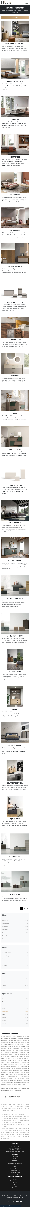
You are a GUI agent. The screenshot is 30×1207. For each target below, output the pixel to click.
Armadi (15, 1186)
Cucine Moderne (15, 1169)
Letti (15, 1184)
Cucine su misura (15, 1172)
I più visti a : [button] (7, 994)
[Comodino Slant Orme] (15, 327)
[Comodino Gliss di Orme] (15, 436)
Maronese (14, 926)
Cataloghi (15, 1160)
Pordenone (14, 1011)
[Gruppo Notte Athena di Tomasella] (15, 623)
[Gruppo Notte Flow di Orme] (15, 472)
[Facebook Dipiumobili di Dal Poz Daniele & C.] (20, 1197)
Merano (14, 1005)
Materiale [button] (5, 947)
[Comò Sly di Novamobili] (15, 696)
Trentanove (14, 939)
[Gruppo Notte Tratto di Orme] (15, 289)
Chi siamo (15, 1156)
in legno (14, 959)
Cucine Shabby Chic (15, 1174)
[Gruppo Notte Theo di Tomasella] (15, 881)
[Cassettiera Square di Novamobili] (15, 770)
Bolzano (14, 1002)
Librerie (15, 1179)
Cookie (7, 1206)
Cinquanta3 (14, 920)
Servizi (15, 1158)
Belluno (14, 999)
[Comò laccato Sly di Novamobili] (15, 547)
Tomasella (14, 936)
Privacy (2, 1206)
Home (3, 10)
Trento (14, 1014)
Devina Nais (14, 923)
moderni (14, 985)
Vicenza (14, 1024)
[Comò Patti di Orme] (15, 363)
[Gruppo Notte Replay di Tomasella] (15, 585)
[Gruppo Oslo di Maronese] (15, 217)
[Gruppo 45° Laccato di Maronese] (15, 68)
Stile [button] (4, 974)
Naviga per (15, 17)
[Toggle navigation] (26, 2)
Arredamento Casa (11, 10)
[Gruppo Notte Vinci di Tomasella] (15, 843)
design (14, 982)
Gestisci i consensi (15, 1206)
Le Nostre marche (15, 1162)
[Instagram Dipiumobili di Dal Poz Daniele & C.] (22, 1197)
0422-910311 (16, 1150)
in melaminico (14, 962)
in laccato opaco (14, 956)
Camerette (15, 1188)
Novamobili (14, 929)
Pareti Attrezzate (15, 1181)
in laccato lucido (14, 953)
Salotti (15, 1182)
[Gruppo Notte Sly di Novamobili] (15, 732)
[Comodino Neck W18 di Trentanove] (15, 510)
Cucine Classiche (15, 1170)
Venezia (14, 1020)
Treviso (14, 1017)
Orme (14, 933)
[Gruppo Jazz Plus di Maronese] (15, 253)
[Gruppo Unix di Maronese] (15, 144)
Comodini (19, 10)
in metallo (14, 965)
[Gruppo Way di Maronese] (15, 106)
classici (14, 979)
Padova (14, 1008)
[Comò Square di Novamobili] (15, 806)
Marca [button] (4, 915)
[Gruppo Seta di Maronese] (15, 182)
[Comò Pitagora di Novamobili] (15, 659)
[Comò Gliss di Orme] (15, 400)
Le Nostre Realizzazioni (15, 1163)
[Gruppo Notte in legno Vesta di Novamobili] (15, 31)
